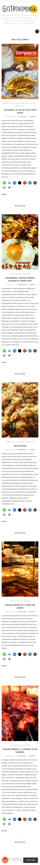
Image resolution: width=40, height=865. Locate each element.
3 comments (31, 756)
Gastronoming (23, 116)
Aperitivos (9, 103)
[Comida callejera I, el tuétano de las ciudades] (20, 713)
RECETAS (20, 106)
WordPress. (17, 859)
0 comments (32, 116)
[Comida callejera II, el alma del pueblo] (20, 569)
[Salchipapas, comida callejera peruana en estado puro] (20, 242)
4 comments (31, 611)
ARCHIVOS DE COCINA (26, 103)
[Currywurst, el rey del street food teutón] (20, 71)
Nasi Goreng (20, 446)
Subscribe (30, 860)
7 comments (31, 449)
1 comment (31, 284)
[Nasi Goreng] (20, 410)
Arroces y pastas (15, 442)
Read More (20, 206)
